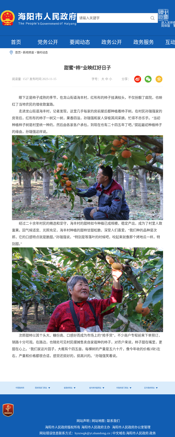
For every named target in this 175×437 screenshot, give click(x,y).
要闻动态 (80, 42)
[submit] (152, 18)
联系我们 (113, 420)
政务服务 (143, 42)
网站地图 (98, 420)
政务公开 (111, 42)
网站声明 (83, 420)
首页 (16, 42)
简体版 (165, 25)
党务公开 (48, 42)
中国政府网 (20, 388)
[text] (112, 18)
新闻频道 (29, 52)
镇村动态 (42, 52)
